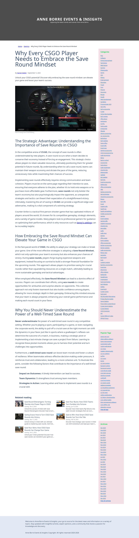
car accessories (105, 136)
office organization (106, 187)
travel (102, 204)
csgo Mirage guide (106, 371)
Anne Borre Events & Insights (69, 19)
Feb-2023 (103, 440)
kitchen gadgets (105, 248)
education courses (106, 407)
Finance (103, 90)
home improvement (106, 341)
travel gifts (104, 146)
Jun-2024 (103, 481)
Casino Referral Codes (107, 316)
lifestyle (103, 131)
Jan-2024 (103, 437)
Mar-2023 (103, 479)
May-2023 (103, 484)
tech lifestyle (104, 284)
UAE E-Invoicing (105, 311)
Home (20, 46)
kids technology (105, 194)
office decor (104, 119)
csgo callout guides (106, 400)
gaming (103, 216)
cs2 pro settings (105, 354)
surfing (103, 356)
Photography (104, 70)
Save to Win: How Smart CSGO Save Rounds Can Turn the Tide (79, 416)
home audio (104, 126)
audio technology (105, 155)
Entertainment (105, 80)
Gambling (103, 102)
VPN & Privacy (104, 318)
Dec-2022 (103, 459)
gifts (102, 189)
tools (102, 260)
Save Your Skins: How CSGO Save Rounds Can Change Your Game (37, 429)
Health (102, 97)
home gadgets (105, 240)
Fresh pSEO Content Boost (108, 304)
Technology (104, 63)
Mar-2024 (103, 442)
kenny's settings (84, 222)
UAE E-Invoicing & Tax (107, 153)
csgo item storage (106, 373)
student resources (106, 223)
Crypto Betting (105, 309)
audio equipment (105, 167)
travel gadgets (105, 219)
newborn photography (107, 351)
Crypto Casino (104, 292)
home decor (104, 165)
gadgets (103, 175)
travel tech (104, 289)
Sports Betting (105, 301)
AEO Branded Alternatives (108, 296)
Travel (102, 85)
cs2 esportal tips (105, 390)
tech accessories (105, 109)
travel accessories (106, 182)
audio (102, 231)
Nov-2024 (103, 445)
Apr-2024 (103, 428)
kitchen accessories (106, 245)
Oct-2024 (103, 447)
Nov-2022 (103, 486)
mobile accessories (106, 214)
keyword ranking (105, 366)
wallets (103, 287)
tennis (102, 361)
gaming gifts (104, 221)
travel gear (104, 148)
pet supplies (104, 177)
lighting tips (104, 184)
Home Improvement (106, 60)
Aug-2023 (103, 430)
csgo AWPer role (105, 405)
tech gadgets (104, 141)
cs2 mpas (103, 349)
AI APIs (103, 124)
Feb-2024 (103, 467)
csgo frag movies (105, 380)
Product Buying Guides (107, 299)
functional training (106, 368)
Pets (102, 56)
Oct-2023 (103, 464)
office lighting (104, 272)
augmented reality (106, 344)
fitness (102, 199)
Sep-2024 (103, 469)
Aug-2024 (103, 452)
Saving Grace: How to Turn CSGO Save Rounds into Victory (39, 416)
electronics (104, 270)
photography (104, 172)
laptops (103, 236)
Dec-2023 (103, 472)
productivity (104, 129)
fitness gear (104, 253)
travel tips (103, 267)
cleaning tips (104, 170)
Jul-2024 (103, 462)
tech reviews (104, 116)
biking (102, 158)
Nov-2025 (103, 491)
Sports (102, 73)
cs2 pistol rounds (105, 383)
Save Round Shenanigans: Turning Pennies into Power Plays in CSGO (38, 403)
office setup (104, 238)
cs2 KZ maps (104, 392)
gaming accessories (106, 150)
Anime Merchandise (106, 114)
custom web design (106, 346)
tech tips (103, 180)
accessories (104, 163)
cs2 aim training (105, 363)
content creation (105, 262)
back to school (105, 160)
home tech (104, 294)
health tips (103, 209)
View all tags (104, 409)
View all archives (106, 501)
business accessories (107, 265)
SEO (102, 75)
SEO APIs (103, 107)
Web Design (104, 65)
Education (103, 82)
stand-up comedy (105, 375)
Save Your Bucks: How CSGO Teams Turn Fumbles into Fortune (79, 403)
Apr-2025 (103, 498)
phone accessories (106, 133)
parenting (103, 255)
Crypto (102, 112)
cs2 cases (103, 358)
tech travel (104, 257)
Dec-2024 (103, 489)
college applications (106, 395)
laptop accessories (106, 192)
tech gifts (103, 202)
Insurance (103, 92)
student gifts (104, 206)
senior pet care (105, 337)
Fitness (103, 77)
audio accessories (106, 250)
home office (104, 143)
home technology (105, 282)
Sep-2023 (103, 474)
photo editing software (107, 339)
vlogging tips (104, 226)
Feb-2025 (103, 493)
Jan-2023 (103, 476)
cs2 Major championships (108, 397)
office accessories (106, 243)
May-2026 (103, 496)
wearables (103, 228)
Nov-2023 (103, 450)
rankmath (103, 378)
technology (104, 138)
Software (103, 58)
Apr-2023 (103, 433)
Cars (102, 87)
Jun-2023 (103, 435)
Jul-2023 (103, 457)
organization (104, 279)
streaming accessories (107, 197)
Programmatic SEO (106, 104)
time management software (108, 402)
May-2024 (103, 454)
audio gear (104, 233)
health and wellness (106, 211)
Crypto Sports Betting (107, 306)
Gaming (26, 46)
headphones (104, 277)
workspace (104, 121)
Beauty (103, 94)
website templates (106, 385)
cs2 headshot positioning (108, 388)
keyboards (103, 274)
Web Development (106, 99)
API (101, 313)
